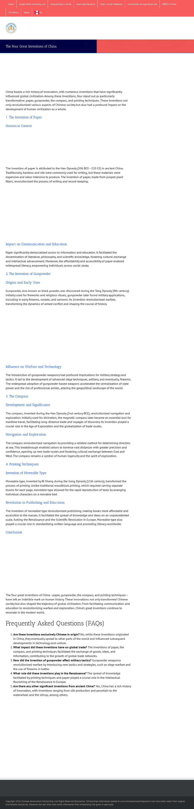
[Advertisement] (68, 72)
